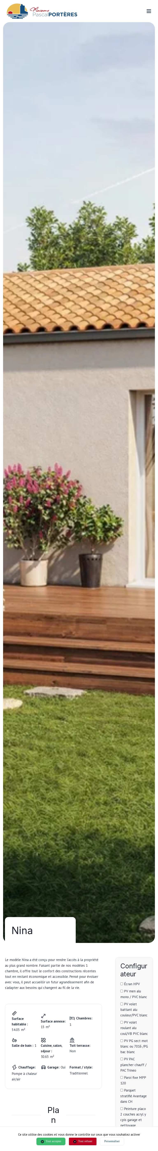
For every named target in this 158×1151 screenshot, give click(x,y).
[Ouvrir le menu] (148, 11)
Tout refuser (85, 1141)
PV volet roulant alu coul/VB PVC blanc (134, 1028)
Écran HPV (131, 984)
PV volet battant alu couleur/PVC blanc (134, 1009)
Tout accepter (53, 1141)
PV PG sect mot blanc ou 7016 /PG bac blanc (134, 1046)
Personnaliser (112, 1141)
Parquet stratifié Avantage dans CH (133, 1096)
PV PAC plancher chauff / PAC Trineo (133, 1064)
